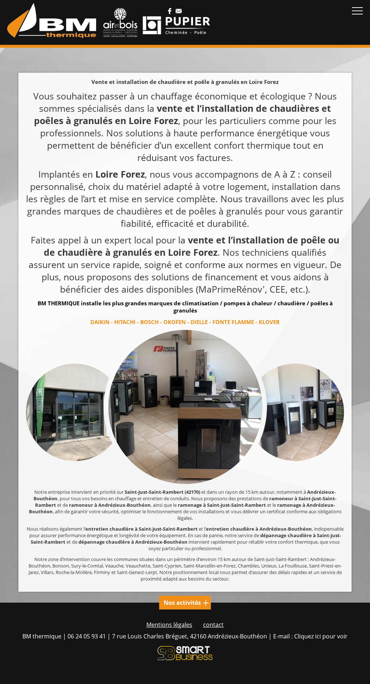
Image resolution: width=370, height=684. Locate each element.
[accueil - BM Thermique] (51, 21)
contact (213, 625)
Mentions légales (169, 625)
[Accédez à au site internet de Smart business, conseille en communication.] (185, 654)
